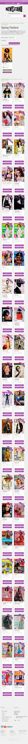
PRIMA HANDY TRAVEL (6, 239)
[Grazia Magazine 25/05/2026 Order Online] (7, 62)
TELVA (4, 462)
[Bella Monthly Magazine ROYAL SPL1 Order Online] (7, 181)
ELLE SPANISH (6, 211)
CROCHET (17, 630)
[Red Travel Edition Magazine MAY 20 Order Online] (7, 545)
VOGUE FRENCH (7, 434)
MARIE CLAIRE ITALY (6, 407)
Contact (3, 715)
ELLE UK (5, 323)
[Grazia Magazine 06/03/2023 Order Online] (19, 433)
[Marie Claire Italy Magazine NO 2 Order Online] (7, 405)
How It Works (4, 711)
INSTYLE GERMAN (5, 519)
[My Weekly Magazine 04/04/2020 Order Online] (7, 573)
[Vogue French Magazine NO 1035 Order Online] (7, 433)
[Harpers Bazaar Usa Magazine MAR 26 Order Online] (7, 97)
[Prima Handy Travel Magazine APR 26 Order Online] (7, 237)
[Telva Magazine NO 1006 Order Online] (7, 461)
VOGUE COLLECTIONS (18, 687)
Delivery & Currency (9, 3)
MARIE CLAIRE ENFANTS (6, 491)
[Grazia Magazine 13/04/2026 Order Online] (19, 97)
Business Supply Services (6, 717)
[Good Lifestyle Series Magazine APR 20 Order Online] (7, 601)
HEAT (16, 574)
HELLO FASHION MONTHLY (7, 155)
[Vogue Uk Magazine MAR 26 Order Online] (19, 265)
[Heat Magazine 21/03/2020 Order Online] (19, 573)
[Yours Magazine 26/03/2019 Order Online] (7, 657)
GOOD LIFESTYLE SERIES (19, 547)
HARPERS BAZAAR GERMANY (5, 296)
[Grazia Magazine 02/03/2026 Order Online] (19, 293)
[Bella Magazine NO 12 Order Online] (7, 685)
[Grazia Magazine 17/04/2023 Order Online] (19, 405)
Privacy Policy (17, 740)
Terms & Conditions (11, 740)
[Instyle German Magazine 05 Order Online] (7, 517)
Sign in (24, 1)
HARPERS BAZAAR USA (6, 99)
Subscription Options (7, 72)
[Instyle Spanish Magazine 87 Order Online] (19, 517)
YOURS (16, 127)
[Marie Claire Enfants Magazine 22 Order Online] (7, 489)
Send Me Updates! (14, 43)
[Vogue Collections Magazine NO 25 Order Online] (19, 685)
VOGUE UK (17, 267)
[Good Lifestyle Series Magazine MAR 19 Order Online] (19, 657)
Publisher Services (5, 719)
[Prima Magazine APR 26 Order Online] (19, 237)
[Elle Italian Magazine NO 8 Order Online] (7, 125)
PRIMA (16, 239)
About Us (3, 713)
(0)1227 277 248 (19, 717)
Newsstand (17, 739)
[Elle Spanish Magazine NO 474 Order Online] (7, 209)
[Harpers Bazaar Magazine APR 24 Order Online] (7, 377)
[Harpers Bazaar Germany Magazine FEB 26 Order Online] (19, 321)
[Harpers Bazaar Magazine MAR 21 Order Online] (19, 489)
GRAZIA (5, 63)
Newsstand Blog (5, 721)
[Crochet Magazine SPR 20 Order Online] (19, 629)
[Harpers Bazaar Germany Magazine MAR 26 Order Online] (7, 293)
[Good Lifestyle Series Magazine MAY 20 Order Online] (19, 545)
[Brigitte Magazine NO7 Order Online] (19, 153)
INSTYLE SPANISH (17, 519)
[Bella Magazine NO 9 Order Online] (7, 265)
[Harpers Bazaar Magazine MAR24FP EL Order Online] (19, 377)
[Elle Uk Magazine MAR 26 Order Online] (7, 321)
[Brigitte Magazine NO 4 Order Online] (19, 461)
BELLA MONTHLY (7, 183)
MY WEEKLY (6, 574)
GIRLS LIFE (5, 350)
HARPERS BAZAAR (17, 183)
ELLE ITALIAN (6, 127)
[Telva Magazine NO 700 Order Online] (7, 629)
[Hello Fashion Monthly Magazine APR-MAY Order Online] (7, 153)
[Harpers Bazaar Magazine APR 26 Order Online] (19, 181)
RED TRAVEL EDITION (6, 547)
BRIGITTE (17, 155)
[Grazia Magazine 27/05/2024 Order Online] (19, 349)
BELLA (4, 267)
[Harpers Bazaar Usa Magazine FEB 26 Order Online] (19, 209)
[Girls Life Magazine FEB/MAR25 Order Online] (7, 349)
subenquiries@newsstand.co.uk (21, 716)
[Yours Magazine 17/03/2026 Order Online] (19, 125)
